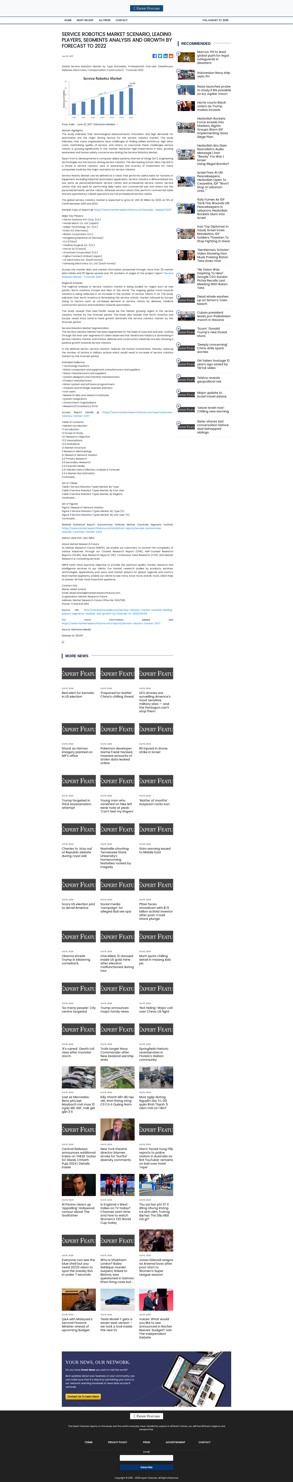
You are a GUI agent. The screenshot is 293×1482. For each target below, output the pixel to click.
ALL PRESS (104, 20)
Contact (205, 1442)
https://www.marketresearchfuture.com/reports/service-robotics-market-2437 (111, 623)
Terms (88, 1442)
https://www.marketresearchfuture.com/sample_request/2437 (133, 210)
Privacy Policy (117, 1442)
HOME (68, 20)
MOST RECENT (85, 20)
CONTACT (122, 20)
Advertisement (175, 1442)
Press (146, 1442)
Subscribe (146, 1467)
